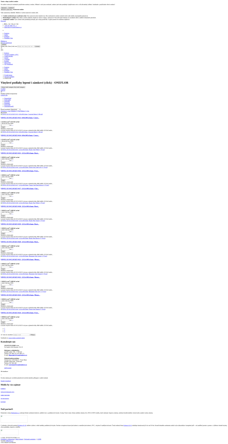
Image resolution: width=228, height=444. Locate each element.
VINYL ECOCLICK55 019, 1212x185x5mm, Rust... (20, 224)
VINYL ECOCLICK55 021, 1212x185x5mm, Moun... (20, 259)
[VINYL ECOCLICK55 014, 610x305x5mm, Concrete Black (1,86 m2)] (22, 132)
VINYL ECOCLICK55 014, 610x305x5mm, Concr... (20, 135)
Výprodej (7, 59)
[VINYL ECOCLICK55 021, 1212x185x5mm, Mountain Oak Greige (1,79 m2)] (24, 256)
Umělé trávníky (8, 56)
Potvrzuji (3, 21)
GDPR (39, 439)
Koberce (6, 53)
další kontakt (7, 368)
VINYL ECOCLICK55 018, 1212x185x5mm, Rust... (20, 206)
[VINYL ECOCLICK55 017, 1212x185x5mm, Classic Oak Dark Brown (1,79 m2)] (25, 185)
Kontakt (6, 61)
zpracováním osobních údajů (16, 338)
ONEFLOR (4, 95)
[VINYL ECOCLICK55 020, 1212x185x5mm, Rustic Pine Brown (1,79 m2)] (23, 238)
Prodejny (6, 33)
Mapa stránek (19, 439)
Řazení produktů (5, 109)
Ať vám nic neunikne (7, 334)
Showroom (7, 62)
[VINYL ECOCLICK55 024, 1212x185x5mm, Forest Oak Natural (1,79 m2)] (23, 309)
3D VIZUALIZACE (5, 398)
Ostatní (6, 58)
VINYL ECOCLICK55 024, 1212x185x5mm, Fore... (20, 313)
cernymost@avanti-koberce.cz (18, 364)
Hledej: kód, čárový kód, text (9, 46)
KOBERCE (3, 388)
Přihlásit (33, 334)
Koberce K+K (22, 425)
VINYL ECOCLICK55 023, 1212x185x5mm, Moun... (20, 295)
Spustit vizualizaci (6, 381)
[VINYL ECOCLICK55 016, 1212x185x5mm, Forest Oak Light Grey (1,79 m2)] (24, 167)
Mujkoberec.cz (15, 413)
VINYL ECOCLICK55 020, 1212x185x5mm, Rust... (20, 242)
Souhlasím (11, 7)
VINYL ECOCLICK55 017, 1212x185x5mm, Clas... (20, 189)
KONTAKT (3, 401)
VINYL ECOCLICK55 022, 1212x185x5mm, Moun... (20, 277)
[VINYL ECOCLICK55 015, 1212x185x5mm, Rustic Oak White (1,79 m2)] (23, 149)
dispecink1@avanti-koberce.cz (18, 355)
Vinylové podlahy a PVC (11, 54)
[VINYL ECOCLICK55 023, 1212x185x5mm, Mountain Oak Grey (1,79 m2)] (23, 291)
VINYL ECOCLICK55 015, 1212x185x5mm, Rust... (20, 153)
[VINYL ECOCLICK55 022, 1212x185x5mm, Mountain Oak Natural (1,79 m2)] (24, 274)
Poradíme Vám (8, 38)
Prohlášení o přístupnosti (8, 439)
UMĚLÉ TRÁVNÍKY (5, 395)
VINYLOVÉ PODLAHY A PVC (7, 392)
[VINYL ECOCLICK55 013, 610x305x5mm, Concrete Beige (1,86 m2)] (22, 114)
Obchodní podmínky (30, 439)
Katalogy (6, 36)
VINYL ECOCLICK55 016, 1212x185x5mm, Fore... (20, 171)
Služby (6, 35)
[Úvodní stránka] (6, 43)
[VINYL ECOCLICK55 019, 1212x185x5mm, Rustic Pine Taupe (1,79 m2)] (23, 220)
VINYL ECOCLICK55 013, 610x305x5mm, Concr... (20, 118)
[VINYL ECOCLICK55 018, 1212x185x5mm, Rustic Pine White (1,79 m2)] (23, 203)
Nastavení (4, 7)
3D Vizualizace (8, 64)
